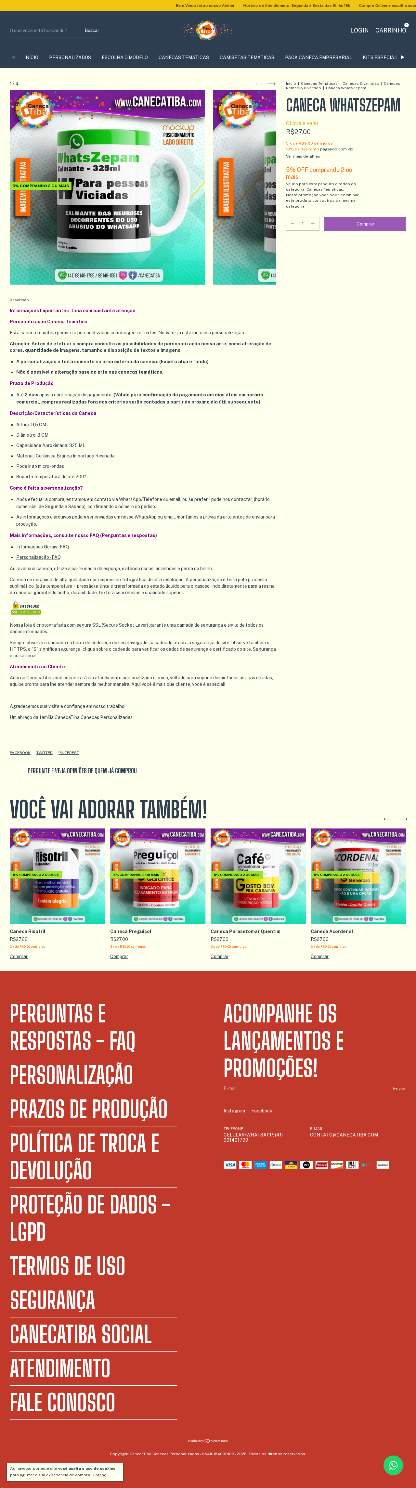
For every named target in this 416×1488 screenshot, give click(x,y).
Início (291, 83)
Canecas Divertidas (361, 83)
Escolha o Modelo (125, 57)
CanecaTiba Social (81, 1334)
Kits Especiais (380, 57)
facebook (261, 1110)
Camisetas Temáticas (247, 57)
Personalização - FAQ (38, 557)
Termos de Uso (67, 1266)
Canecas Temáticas (184, 57)
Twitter (44, 752)
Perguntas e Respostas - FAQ (73, 1027)
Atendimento (60, 1368)
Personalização (71, 1075)
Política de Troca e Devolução (84, 1157)
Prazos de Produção (89, 1109)
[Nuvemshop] (208, 1441)
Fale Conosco (62, 1402)
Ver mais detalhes (303, 156)
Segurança (52, 1300)
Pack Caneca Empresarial (318, 57)
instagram (235, 1110)
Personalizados (70, 57)
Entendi (100, 1475)
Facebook (20, 752)
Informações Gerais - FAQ (42, 546)
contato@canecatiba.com (344, 1134)
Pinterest (68, 752)
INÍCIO (31, 57)
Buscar (92, 30)
